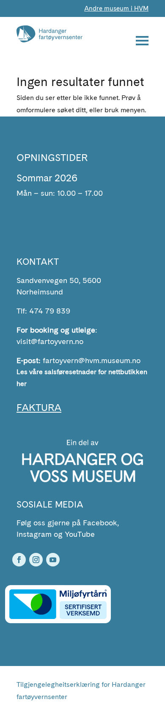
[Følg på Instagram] (36, 559)
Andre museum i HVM (116, 8)
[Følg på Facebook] (19, 559)
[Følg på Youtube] (53, 559)
